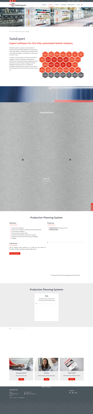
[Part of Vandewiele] (46, 387)
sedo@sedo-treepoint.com (31, 393)
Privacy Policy (21, 397)
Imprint (15, 397)
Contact (10, 397)
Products (13, 31)
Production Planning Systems (20, 31)
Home (10, 31)
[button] (81, 4)
